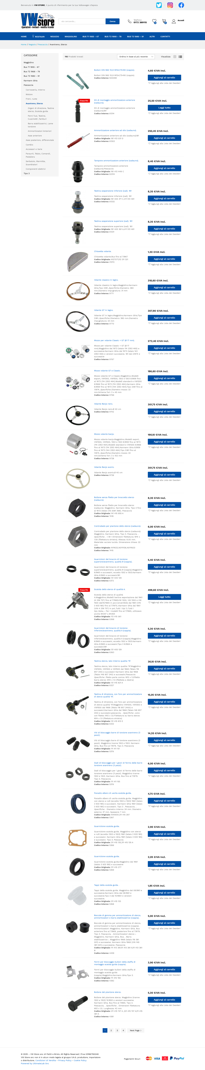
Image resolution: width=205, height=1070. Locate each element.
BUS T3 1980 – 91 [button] (135, 36)
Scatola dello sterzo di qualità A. (109, 589)
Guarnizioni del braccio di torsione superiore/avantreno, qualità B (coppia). (113, 560)
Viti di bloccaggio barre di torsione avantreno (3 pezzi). (117, 733)
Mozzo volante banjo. (104, 434)
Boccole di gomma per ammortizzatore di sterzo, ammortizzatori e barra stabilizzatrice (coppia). (117, 916)
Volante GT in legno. (103, 310)
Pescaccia (28, 85)
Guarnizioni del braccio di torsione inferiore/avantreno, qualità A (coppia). (112, 629)
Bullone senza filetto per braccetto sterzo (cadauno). (114, 498)
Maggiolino (29, 62)
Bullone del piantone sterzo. (107, 992)
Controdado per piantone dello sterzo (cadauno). (117, 526)
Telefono (138, 20)
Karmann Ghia (30, 80)
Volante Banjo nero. (103, 404)
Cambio (29, 145)
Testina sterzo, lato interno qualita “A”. (112, 661)
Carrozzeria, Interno (35, 90)
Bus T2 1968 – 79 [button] (113, 36)
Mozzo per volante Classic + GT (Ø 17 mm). (114, 340)
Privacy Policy (65, 1060)
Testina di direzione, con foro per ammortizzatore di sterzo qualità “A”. (118, 695)
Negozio (54, 36)
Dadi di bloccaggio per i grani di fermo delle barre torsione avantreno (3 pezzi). (118, 764)
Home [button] (24, 36)
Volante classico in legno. (106, 280)
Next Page (135, 1030)
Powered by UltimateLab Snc (35, 1063)
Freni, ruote (31, 99)
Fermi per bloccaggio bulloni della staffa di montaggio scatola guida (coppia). (114, 963)
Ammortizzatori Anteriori (39, 131)
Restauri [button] (40, 37)
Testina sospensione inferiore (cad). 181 (113, 191)
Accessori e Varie (34, 149)
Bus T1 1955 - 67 (31, 67)
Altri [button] (152, 36)
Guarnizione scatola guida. (107, 826)
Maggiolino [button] (71, 36)
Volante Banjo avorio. (104, 467)
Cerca (112, 21)
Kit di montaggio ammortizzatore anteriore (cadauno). (114, 101)
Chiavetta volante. (102, 251)
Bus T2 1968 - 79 (32, 71)
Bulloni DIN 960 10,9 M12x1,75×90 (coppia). (114, 70)
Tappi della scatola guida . (106, 885)
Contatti (165, 36)
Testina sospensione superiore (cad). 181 (113, 221)
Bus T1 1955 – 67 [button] (91, 36)
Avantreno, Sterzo (34, 103)
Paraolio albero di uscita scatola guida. (113, 793)
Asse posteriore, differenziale (40, 140)
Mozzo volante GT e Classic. (107, 370)
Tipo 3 (27, 173)
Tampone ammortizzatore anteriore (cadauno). (116, 160)
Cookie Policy (80, 1060)
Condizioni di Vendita (45, 1060)
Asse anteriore (35, 135)
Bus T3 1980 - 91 (32, 76)
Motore (29, 94)
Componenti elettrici (36, 169)
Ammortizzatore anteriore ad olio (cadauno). (115, 130)
